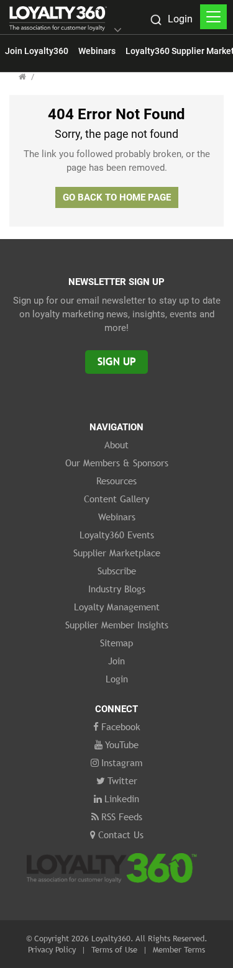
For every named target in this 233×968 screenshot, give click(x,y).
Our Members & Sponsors (116, 462)
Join (116, 660)
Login (180, 19)
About (116, 444)
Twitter (122, 780)
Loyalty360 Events (117, 534)
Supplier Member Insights (116, 624)
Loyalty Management (117, 606)
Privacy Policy (52, 949)
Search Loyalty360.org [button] (155, 21)
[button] (118, 31)
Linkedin (121, 798)
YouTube (122, 744)
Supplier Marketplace (116, 552)
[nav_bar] (213, 17)
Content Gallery (116, 498)
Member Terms (179, 949)
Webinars (97, 51)
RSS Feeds (121, 816)
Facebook (120, 726)
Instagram (121, 762)
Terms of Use (114, 949)
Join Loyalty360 (36, 51)
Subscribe (117, 570)
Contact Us (121, 834)
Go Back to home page (117, 197)
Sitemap (116, 642)
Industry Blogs (116, 588)
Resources (116, 480)
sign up (116, 362)
